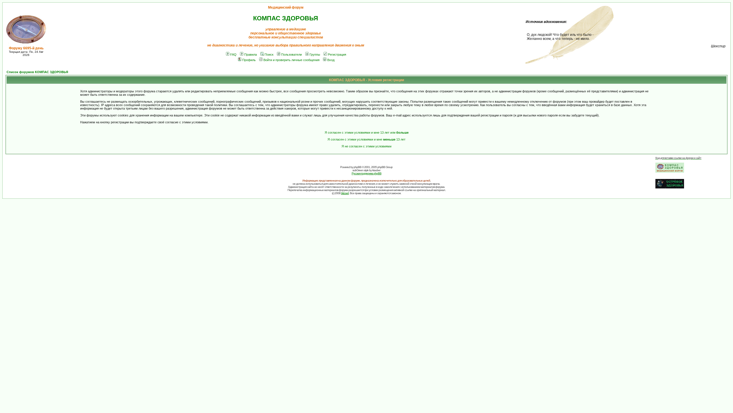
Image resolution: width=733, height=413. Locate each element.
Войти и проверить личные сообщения (291, 60)
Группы (315, 54)
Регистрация (337, 54)
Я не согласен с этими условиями (366, 146)
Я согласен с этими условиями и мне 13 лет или (367, 132)
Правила (250, 54)
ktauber (376, 170)
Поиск (269, 54)
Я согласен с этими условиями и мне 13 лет (366, 139)
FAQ (233, 54)
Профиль (249, 60)
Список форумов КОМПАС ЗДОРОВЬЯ (37, 72)
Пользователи (291, 54)
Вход (330, 60)
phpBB (357, 167)
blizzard (345, 193)
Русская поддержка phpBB (366, 173)
